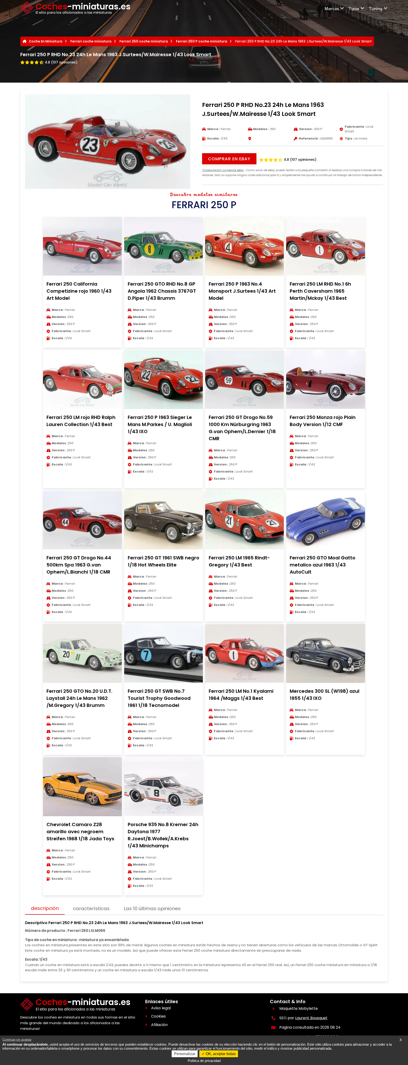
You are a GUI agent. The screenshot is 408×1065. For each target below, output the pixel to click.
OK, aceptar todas (220, 1054)
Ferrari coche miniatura (90, 41)
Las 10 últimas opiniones (152, 908)
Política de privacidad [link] (204, 1061)
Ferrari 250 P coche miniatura (201, 41)
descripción (45, 908)
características (91, 908)
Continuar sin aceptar (16, 1039)
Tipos (353, 8)
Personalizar (184, 1054)
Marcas (331, 8)
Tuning (375, 8)
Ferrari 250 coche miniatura (143, 41)
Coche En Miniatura (45, 41)
